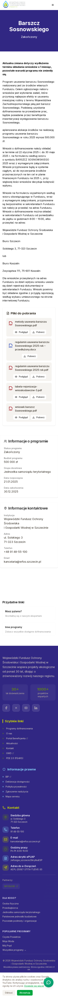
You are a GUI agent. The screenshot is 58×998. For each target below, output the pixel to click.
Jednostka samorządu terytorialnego (21, 912)
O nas (9, 733)
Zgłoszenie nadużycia (17, 791)
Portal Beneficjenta (16, 738)
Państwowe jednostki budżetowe (19, 916)
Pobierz (40, 332)
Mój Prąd (7, 945)
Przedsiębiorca (10, 908)
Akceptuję (24, 992)
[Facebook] (6, 708)
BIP (7, 776)
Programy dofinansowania (19, 728)
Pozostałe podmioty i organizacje (19, 921)
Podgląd (23, 332)
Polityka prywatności (16, 786)
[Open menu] (53, 4)
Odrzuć (9, 992)
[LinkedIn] (36, 708)
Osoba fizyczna (10, 903)
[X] (16, 708)
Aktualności (12, 743)
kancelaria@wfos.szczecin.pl (25, 841)
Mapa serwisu (13, 796)
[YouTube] (26, 708)
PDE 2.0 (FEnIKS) (14, 758)
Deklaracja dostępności (18, 781)
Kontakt (10, 748)
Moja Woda (8, 941)
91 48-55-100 (17, 831)
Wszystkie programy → (14, 950)
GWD (8, 753)
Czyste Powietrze (11, 937)
